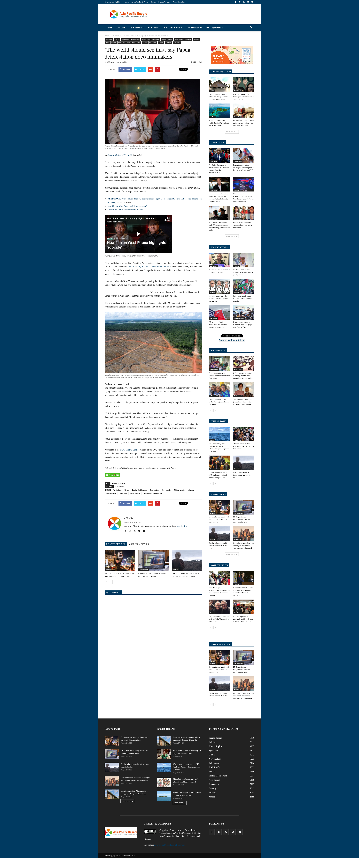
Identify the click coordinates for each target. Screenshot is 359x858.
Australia (175, 570)
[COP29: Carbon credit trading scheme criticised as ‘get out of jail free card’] (244, 84)
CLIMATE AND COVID (221, 71)
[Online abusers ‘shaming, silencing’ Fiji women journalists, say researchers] (244, 363)
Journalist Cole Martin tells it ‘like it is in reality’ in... (219, 270)
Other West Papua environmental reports (125, 209)
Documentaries (135, 39)
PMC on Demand (214, 27)
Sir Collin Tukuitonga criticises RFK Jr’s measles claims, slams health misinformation (219, 169)
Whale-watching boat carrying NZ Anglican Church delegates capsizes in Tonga (219, 447)
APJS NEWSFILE (218, 350)
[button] (251, 27)
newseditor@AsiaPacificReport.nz (169, 844)
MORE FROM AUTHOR (139, 544)
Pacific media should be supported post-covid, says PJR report (243, 225)
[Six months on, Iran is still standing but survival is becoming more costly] (120, 560)
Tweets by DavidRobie (231, 340)
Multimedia (193, 27)
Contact (153, 2)
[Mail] (240, 2)
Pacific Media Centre (179, 2)
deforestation (154, 490)
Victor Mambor (135, 493)
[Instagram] (131, 531)
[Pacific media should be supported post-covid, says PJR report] (244, 213)
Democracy (214, 783)
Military (113, 43)
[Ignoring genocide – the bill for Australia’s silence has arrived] (219, 286)
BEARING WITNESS (220, 247)
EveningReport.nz (164, 2)
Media (107, 43)
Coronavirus (213, 161)
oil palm (191, 490)
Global (170, 39)
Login (127, 2)
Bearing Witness (239, 319)
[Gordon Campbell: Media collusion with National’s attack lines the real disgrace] (244, 578)
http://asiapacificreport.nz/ (132, 522)
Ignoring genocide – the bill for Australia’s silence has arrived (218, 298)
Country (153, 27)
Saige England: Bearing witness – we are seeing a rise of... (242, 298)
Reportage (136, 27)
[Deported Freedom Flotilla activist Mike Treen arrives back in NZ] (219, 607)
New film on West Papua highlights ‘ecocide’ (127, 206)
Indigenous (188, 39)
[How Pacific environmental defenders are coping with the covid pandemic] (244, 111)
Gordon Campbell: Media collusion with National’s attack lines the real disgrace (243, 591)
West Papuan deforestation (152, 493)
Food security (166, 490)
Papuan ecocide (111, 493)
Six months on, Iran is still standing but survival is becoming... (219, 519)
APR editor (111, 62)
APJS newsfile (214, 370)
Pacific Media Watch (124, 43)
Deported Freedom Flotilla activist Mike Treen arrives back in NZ (219, 619)
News (109, 27)
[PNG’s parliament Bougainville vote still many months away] (153, 560)
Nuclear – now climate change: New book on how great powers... (243, 272)
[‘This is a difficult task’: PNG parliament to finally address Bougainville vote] (219, 463)
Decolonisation (143, 570)
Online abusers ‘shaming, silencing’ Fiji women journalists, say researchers (243, 375)
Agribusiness (117, 490)
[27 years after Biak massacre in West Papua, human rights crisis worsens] (219, 312)
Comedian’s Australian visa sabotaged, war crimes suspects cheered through (243, 545)
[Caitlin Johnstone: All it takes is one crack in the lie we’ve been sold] (187, 560)
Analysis (121, 27)
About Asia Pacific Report (140, 2)
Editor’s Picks (172, 27)
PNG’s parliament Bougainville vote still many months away (241, 519)
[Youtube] (252, 2)
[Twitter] (248, 2)
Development (125, 39)
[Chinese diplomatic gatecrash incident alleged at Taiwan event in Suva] (244, 607)
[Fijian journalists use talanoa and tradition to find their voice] (219, 363)
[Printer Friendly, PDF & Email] (112, 475)
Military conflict (179, 490)
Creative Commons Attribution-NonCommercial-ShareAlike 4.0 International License (173, 836)
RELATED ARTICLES (115, 544)
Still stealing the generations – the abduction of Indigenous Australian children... (219, 591)
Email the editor (182, 526)
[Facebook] (235, 2)
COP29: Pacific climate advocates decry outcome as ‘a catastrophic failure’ (219, 96)
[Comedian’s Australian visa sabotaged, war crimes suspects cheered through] (244, 533)
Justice (212, 796)
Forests (164, 39)
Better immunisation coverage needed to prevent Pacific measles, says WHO (243, 167)
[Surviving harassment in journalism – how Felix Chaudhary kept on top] (244, 389)
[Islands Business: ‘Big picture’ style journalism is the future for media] (219, 389)
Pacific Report (136, 43)
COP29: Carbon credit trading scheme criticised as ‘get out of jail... (243, 96)
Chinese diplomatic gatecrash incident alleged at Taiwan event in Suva (243, 619)
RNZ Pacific (152, 43)
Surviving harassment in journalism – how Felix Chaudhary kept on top (242, 402)
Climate (117, 39)
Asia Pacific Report (118, 483)
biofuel (127, 490)
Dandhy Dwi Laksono (139, 490)
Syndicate (168, 43)
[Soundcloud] (135, 531)
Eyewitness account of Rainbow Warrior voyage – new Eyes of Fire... (243, 324)
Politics (145, 43)
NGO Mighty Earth (128, 449)
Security (161, 43)
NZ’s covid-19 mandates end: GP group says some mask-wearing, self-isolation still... (219, 226)
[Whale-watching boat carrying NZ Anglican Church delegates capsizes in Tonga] (219, 434)
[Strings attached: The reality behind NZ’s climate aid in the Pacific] (219, 111)
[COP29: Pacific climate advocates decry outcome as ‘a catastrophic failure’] (219, 84)
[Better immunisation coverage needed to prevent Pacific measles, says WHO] (244, 155)
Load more (230, 131)
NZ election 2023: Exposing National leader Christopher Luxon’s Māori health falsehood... (243, 197)
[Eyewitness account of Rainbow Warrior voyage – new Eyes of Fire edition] (244, 312)
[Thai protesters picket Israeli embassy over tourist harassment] (244, 434)
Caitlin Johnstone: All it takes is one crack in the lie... (242, 475)
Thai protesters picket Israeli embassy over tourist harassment (243, 446)
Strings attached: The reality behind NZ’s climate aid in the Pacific (219, 123)
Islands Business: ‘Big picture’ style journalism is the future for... (219, 402)
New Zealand (215, 758)
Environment (155, 39)
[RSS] (244, 2)
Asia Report (108, 39)
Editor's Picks (146, 39)
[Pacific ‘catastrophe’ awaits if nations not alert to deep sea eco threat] (164, 796)
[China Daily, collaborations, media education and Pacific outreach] (164, 782)
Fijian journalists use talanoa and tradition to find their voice (219, 375)
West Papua (177, 43)
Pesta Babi (123, 493)
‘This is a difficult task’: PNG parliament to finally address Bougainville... (218, 475)
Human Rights (178, 39)
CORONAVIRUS (217, 142)
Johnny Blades (114, 154)
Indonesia (196, 39)
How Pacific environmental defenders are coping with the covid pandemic (243, 123)
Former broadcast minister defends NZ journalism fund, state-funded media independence (219, 197)
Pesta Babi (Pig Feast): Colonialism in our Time (149, 266)
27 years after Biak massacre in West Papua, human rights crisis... (218, 324)
